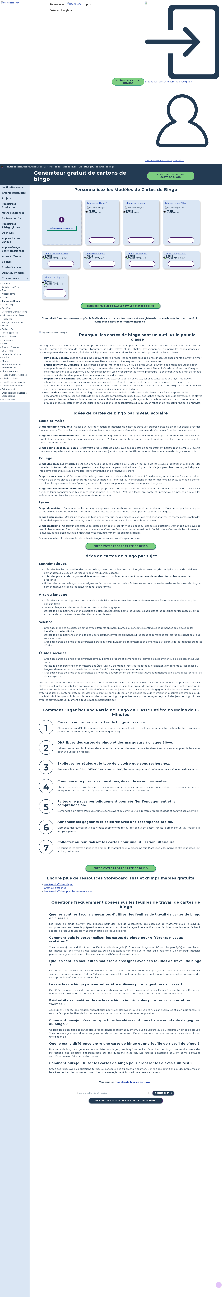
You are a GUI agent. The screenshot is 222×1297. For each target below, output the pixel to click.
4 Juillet (6, 283)
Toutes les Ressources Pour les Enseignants (26, 167)
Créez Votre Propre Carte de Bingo (170, 176)
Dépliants (7, 319)
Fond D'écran (9, 336)
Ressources (57, 4)
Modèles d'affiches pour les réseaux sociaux (69, 891)
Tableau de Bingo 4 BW (56, 254)
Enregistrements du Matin (12, 324)
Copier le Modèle (101, 208)
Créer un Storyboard (62, 10)
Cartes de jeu (9, 304)
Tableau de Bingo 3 (95, 254)
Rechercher (162, 1093)
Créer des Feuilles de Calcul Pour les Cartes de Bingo (121, 306)
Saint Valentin (9, 389)
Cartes (5, 297)
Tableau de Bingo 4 (135, 203)
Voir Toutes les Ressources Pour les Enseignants (126, 1101)
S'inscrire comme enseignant (175, 81)
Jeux (4, 343)
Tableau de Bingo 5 (137, 254)
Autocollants (8, 294)
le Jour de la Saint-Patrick (11, 356)
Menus (5, 361)
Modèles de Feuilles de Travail (62, 167)
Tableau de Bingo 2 (97, 203)
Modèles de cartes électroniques (11, 366)
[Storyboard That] (10, 2)
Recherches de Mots (12, 385)
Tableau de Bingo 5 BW (54, 278)
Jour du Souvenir (11, 347)
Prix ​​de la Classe (10, 378)
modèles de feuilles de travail (133, 1082)
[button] (75, 4)
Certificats (7, 308)
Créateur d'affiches (55, 888)
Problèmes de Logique (13, 382)
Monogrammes (9, 371)
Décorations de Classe (13, 315)
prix (88, 4)
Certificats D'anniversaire (14, 312)
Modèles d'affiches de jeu (58, 884)
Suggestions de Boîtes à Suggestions (14, 394)
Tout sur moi (8, 399)
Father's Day (8, 329)
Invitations (7, 340)
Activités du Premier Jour (12, 288)
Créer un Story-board (128, 81)
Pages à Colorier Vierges (14, 375)
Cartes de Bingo (11, 301)
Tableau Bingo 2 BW (175, 203)
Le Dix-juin (7, 351)
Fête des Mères (10, 333)
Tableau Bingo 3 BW (175, 254)
